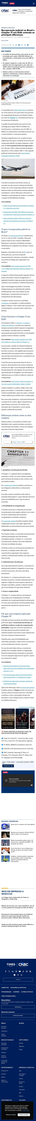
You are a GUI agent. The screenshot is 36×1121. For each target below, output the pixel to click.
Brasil (3, 1023)
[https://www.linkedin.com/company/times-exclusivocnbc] (13, 971)
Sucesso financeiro (3, 1056)
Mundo (21, 1023)
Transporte (22, 1089)
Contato (18, 979)
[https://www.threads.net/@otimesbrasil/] (18, 975)
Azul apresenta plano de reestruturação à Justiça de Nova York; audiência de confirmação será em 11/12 (18, 668)
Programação (6, 992)
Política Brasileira (3, 1035)
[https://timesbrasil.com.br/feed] (30, 971)
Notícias (21, 1043)
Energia (21, 1086)
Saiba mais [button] (26, 1110)
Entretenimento (7, 1067)
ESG (20, 1093)
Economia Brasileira (3, 1027)
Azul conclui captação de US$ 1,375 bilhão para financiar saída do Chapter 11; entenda (17, 268)
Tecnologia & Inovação (22, 1074)
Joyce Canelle (4, 40)
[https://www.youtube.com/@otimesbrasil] (20, 971)
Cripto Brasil (23, 1040)
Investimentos (6, 1100)
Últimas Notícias (27, 992)
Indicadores (4, 1031)
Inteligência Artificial (18, 987)
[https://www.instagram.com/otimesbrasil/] (16, 971)
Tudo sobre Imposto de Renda (4, 1062)
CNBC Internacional (8, 996)
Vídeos (21, 1049)
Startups (21, 1096)
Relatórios (21, 1046)
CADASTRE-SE (18, 1007)
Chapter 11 (13, 118)
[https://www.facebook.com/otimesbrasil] (6, 971)
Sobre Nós (5, 987)
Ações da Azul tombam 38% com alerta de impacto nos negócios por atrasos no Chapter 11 (18, 221)
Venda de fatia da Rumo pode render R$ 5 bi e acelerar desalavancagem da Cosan (18, 925)
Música (3, 1077)
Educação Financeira (4, 1044)
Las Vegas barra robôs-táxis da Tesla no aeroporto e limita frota (15, 898)
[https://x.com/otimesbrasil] (9, 971)
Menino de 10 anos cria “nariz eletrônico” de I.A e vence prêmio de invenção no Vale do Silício (18, 906)
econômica (4, 303)
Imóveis (21, 1078)
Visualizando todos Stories (27, 707)
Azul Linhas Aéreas (20, 110)
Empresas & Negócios (8, 27)
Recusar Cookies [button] (11, 1114)
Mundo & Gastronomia (4, 1081)
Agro (20, 1070)
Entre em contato (18, 1015)
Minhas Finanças (7, 1040)
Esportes (3, 1074)
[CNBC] (5, 11)
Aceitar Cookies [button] (23, 1114)
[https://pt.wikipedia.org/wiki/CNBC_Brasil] (27, 971)
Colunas (22, 1100)
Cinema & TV (4, 1070)
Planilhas (3, 1052)
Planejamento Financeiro (4, 1048)
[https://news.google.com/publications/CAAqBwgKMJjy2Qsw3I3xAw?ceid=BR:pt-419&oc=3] (14, 975)
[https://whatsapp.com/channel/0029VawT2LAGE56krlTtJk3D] (21, 975)
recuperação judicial (16, 235)
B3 (25, 252)
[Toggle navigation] (33, 3)
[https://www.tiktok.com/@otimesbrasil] (23, 971)
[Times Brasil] (5, 3)
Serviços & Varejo (22, 1082)
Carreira (16, 992)
